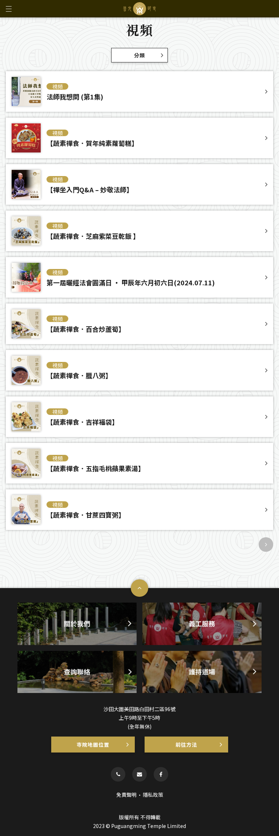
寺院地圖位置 (93, 744)
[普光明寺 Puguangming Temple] (139, 8)
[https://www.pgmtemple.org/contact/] (139, 774)
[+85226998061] (118, 774)
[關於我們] (77, 624)
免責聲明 (126, 795)
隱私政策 (153, 795)
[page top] (139, 588)
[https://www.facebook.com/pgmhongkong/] (161, 774)
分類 (139, 55)
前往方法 (186, 744)
